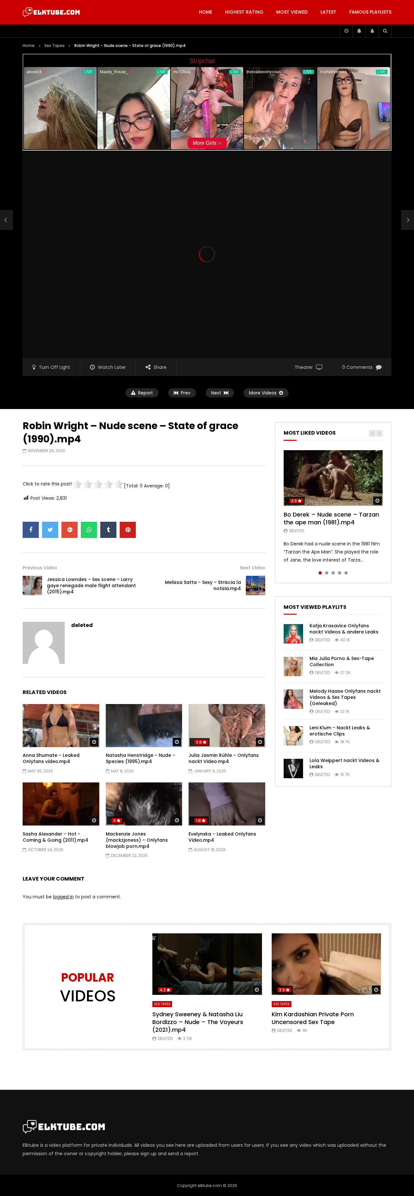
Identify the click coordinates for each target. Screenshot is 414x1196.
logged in (63, 897)
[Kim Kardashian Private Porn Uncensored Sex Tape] (326, 964)
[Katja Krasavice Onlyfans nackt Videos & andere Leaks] (293, 634)
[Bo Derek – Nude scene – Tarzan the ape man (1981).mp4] (333, 478)
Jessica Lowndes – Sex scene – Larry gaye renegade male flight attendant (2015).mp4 (91, 585)
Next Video (252, 567)
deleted (82, 625)
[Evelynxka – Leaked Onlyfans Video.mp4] (227, 804)
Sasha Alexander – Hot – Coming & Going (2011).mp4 (55, 837)
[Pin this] (128, 530)
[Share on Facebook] (31, 530)
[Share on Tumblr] (108, 530)
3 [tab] (333, 573)
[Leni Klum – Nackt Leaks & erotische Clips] (293, 736)
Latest (328, 12)
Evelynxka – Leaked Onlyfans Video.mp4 (222, 837)
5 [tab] (346, 573)
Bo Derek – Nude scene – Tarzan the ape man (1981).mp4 (331, 518)
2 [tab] (326, 573)
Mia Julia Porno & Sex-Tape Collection (342, 661)
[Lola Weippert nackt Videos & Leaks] (293, 768)
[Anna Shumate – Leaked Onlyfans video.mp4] (61, 725)
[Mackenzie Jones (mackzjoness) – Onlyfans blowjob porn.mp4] (144, 804)
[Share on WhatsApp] (89, 530)
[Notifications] (359, 30)
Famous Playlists (370, 12)
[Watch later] (346, 30)
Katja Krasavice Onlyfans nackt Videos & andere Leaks (344, 628)
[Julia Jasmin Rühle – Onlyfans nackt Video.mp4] (227, 725)
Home (205, 12)
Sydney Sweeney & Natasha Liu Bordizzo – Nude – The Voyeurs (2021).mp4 (197, 1022)
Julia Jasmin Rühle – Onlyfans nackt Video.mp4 (224, 758)
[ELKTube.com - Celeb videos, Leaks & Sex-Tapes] (51, 12)
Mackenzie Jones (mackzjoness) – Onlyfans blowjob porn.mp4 (137, 840)
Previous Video (40, 567)
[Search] (384, 30)
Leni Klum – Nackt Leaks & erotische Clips (340, 730)
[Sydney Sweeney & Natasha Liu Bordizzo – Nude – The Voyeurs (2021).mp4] (207, 964)
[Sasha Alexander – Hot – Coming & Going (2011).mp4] (61, 804)
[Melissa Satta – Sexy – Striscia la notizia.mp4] (255, 585)
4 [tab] (339, 573)
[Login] (371, 30)
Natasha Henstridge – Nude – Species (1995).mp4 (140, 758)
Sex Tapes (54, 45)
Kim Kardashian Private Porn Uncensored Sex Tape (313, 1018)
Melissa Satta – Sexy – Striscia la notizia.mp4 (203, 585)
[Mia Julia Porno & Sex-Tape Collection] (293, 666)
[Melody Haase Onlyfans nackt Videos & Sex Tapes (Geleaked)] (293, 699)
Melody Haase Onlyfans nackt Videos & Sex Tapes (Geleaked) (345, 697)
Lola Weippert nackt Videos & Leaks (344, 763)
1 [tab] (320, 573)
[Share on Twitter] (50, 530)
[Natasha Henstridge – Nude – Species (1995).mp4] (144, 725)
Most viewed (292, 12)
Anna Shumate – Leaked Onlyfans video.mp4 (51, 758)
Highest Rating (244, 12)
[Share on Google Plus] (69, 530)
